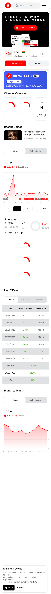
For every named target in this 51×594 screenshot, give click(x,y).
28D (17, 208)
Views (15, 151)
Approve (9, 587)
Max (45, 208)
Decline (20, 587)
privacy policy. (30, 582)
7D (7, 208)
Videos (38, 63)
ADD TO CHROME (27, 27)
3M (27, 208)
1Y (35, 208)
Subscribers (35, 151)
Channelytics (16, 63)
